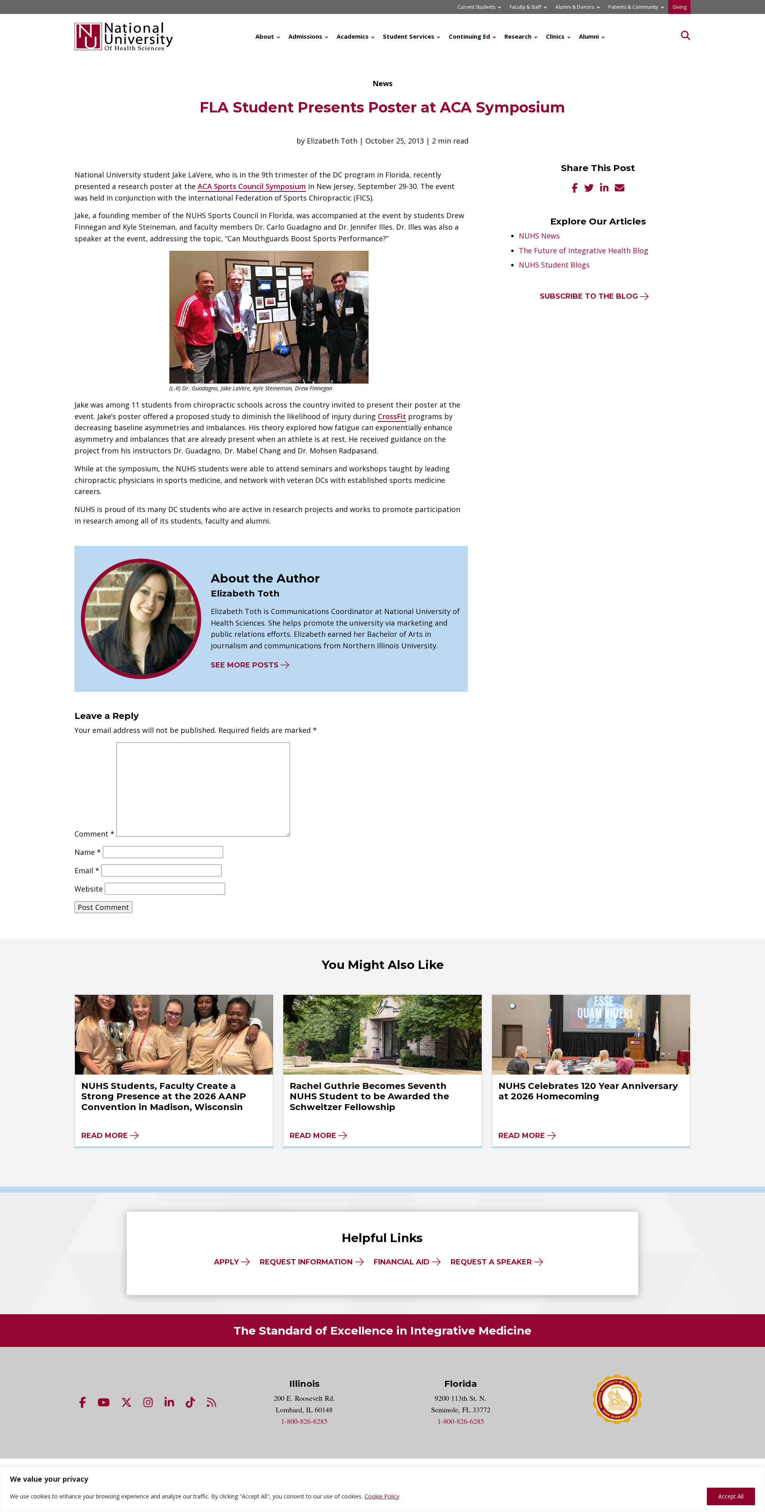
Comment (94, 834)
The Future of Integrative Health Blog (583, 250)
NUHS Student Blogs (554, 265)
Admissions (305, 36)
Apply (226, 1262)
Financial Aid (402, 1262)
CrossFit (392, 416)
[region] (382, 1489)
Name (88, 852)
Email (87, 870)
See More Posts (245, 665)
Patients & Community (633, 7)
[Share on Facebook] (575, 189)
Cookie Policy (382, 1496)
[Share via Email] (619, 189)
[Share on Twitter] (589, 189)
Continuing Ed (469, 36)
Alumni (589, 36)
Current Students (476, 7)
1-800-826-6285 (304, 1421)
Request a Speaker (491, 1262)
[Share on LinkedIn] (604, 189)
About (264, 36)
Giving (680, 7)
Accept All (730, 1496)
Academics (353, 36)
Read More (104, 1135)
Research (518, 36)
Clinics (555, 36)
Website (89, 889)
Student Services (408, 36)
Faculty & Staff (525, 7)
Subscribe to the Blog (589, 296)
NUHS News (539, 235)
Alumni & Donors (574, 7)
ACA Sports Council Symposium (252, 186)
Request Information (306, 1262)
